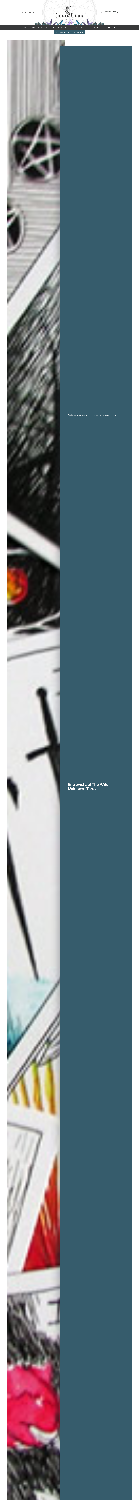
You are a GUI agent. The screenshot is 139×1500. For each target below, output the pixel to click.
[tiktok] (26, 12)
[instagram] (18, 12)
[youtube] (30, 12)
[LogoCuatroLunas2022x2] (69, 4)
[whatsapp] (33, 12)
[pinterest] (22, 12)
